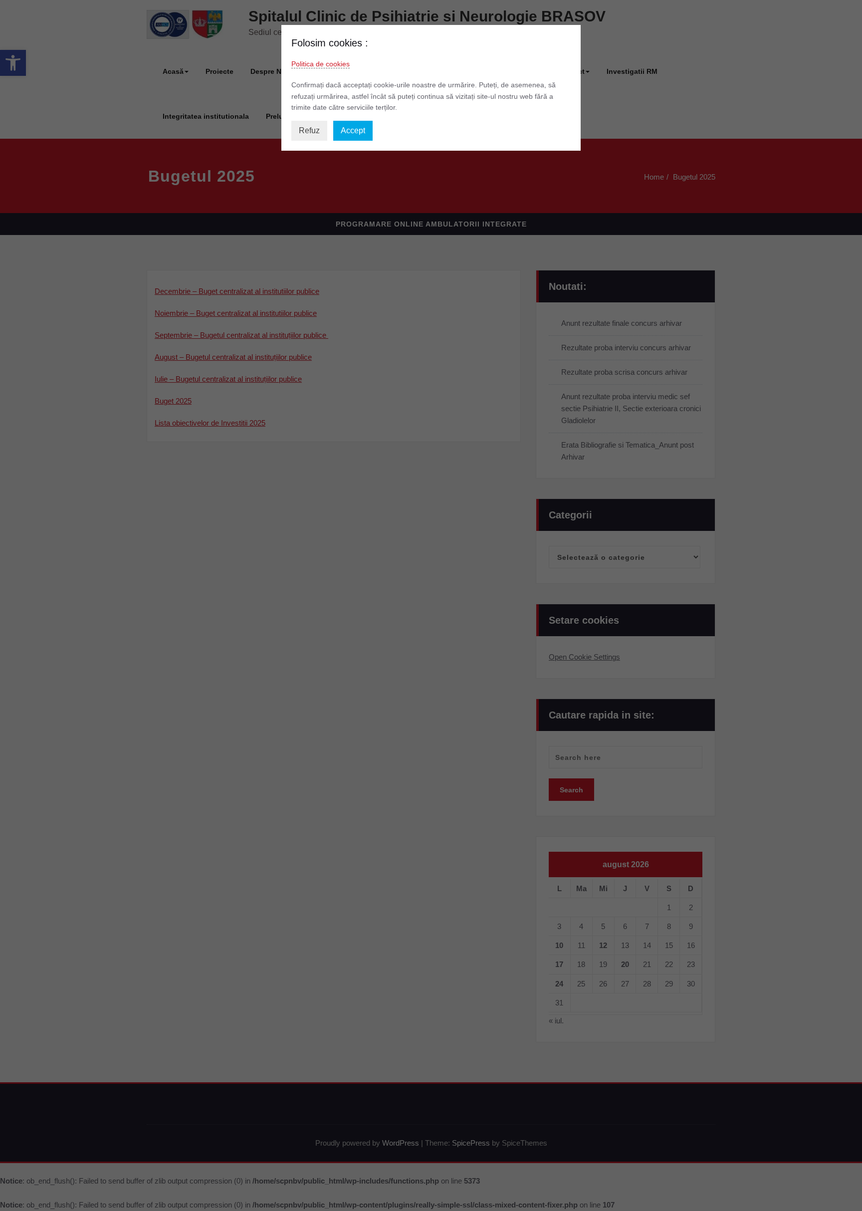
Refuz (309, 130)
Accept (353, 130)
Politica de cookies (320, 64)
